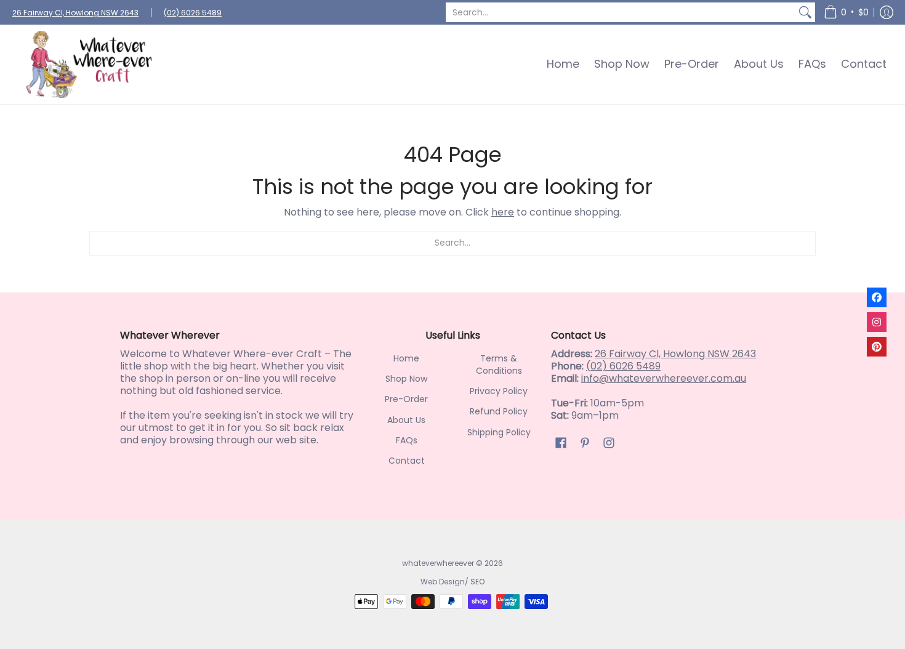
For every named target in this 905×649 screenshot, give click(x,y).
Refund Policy (499, 411)
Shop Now (406, 379)
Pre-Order (406, 399)
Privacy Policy (499, 391)
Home (406, 358)
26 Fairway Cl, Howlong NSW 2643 (75, 12)
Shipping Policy (499, 432)
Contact (406, 460)
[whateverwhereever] (89, 64)
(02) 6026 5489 (193, 12)
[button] (846, 12)
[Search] (805, 12)
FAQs (406, 440)
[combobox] (620, 12)
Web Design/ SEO (452, 581)
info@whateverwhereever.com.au (663, 378)
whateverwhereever (438, 563)
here (502, 212)
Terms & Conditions (499, 364)
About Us (406, 420)
